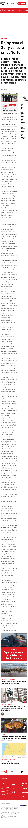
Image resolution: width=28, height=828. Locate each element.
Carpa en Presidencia (6, 704)
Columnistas (4, 788)
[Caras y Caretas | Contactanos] (25, 772)
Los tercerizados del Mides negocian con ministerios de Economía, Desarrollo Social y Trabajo (13, 708)
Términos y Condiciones (5, 803)
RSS (23, 796)
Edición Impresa (13, 792)
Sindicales (7, 10)
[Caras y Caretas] (7, 773)
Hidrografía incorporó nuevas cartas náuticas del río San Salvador (12, 762)
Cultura (8, 787)
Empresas (8, 793)
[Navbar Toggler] (4, 4)
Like (7, 790)
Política (3, 786)
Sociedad (3, 791)
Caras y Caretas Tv (13, 783)
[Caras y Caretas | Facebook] (19, 772)
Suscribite (12, 105)
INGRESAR (12, 4)
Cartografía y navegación (8, 759)
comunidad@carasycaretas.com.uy (8, 811)
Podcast (13, 788)
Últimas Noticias (3, 782)
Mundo (14, 10)
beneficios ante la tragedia (8, 679)
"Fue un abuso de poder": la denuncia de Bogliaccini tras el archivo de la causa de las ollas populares (13, 738)
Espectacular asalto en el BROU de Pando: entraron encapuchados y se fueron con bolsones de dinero (14, 660)
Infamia (3, 734)
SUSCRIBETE (21, 4)
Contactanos (25, 792)
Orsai (20, 10)
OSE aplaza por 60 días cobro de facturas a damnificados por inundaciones (13, 682)
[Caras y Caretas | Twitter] (22, 772)
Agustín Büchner (11, 714)
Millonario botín (14, 649)
